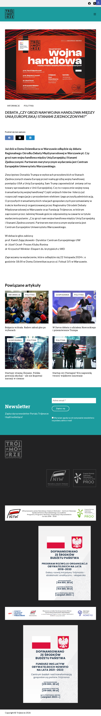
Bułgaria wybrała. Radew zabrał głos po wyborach (25, 329)
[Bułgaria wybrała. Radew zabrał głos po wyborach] (27, 307)
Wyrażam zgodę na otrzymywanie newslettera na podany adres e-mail (73, 419)
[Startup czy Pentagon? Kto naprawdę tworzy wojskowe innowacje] (74, 352)
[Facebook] (89, 3)
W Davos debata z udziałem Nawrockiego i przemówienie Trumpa (74, 329)
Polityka (29, 105)
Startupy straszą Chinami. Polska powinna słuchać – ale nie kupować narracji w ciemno (23, 375)
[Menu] (95, 14)
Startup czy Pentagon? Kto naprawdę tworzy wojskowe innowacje (72, 374)
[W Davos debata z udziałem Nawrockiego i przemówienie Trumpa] (74, 307)
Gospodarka (62, 295)
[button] (98, 2)
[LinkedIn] (30, 137)
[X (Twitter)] (94, 3)
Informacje (13, 105)
